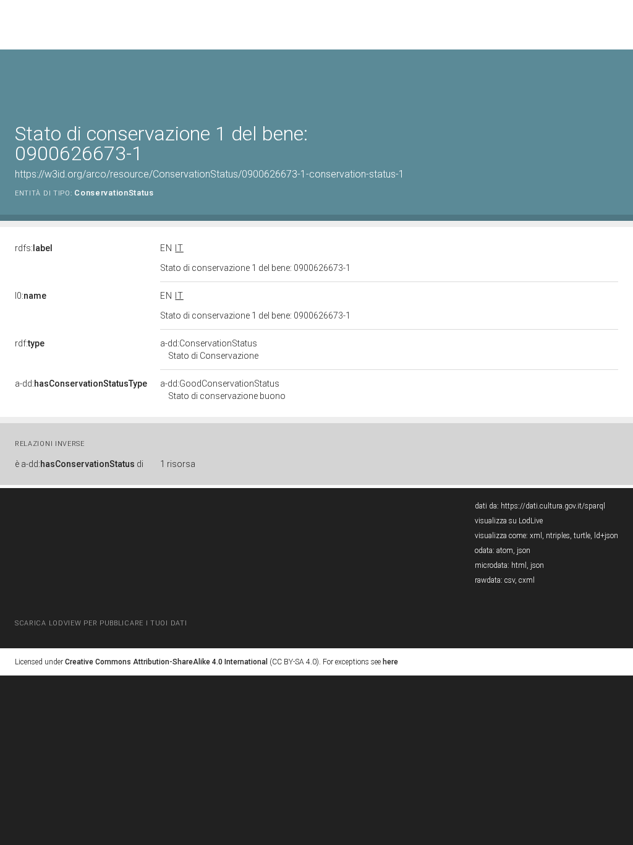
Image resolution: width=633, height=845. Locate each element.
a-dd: (81, 383)
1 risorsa (177, 464)
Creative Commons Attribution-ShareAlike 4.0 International (166, 662)
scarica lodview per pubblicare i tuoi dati (101, 623)
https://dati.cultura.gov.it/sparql (553, 506)
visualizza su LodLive (509, 521)
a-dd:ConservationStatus (209, 349)
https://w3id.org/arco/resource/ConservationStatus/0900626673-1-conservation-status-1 (209, 174)
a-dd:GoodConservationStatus (223, 390)
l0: (30, 296)
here (390, 662)
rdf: (30, 343)
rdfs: (34, 248)
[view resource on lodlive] (612, 80)
